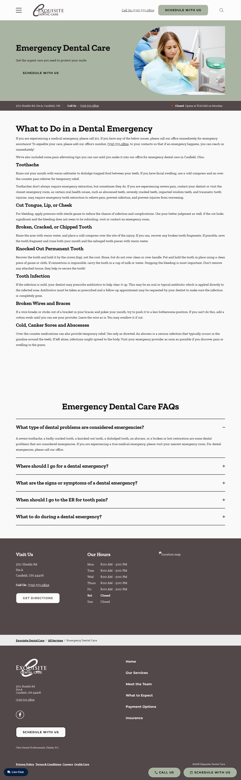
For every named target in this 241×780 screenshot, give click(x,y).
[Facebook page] (20, 715)
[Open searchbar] (221, 10)
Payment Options (141, 707)
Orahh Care (81, 764)
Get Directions (38, 598)
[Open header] (19, 10)
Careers (68, 764)
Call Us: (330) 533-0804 (138, 10)
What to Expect (139, 695)
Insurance (134, 718)
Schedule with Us (183, 10)
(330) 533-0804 (89, 106)
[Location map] (192, 586)
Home (131, 661)
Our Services (137, 673)
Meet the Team (139, 684)
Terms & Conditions (48, 764)
